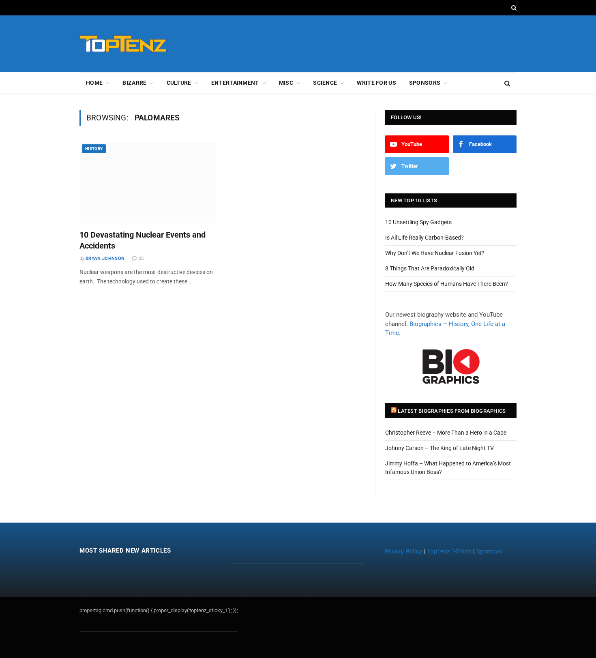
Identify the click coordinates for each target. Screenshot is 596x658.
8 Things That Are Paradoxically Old (429, 268)
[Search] (513, 7)
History (94, 148)
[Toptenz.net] (123, 44)
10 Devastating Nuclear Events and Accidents (142, 240)
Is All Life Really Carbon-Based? (424, 237)
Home (94, 82)
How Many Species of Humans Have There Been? (446, 284)
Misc (286, 82)
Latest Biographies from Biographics (452, 411)
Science (325, 82)
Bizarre (134, 82)
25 (141, 258)
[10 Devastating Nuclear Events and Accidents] (147, 182)
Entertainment (235, 82)
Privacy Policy (403, 551)
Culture (179, 82)
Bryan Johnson (105, 258)
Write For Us (376, 82)
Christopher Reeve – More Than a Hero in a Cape (445, 432)
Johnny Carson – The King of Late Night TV (439, 448)
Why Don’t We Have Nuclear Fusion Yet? (435, 253)
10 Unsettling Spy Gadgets (418, 222)
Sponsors (424, 82)
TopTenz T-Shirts (449, 551)
